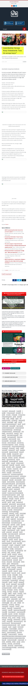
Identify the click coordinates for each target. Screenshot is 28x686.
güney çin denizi (20, 504)
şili (10, 602)
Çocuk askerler (16, 472)
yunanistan (20, 647)
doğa (3, 481)
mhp (8, 563)
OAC (20, 575)
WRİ (13, 641)
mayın (7, 558)
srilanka (4, 610)
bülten (17, 465)
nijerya (22, 573)
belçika (9, 457)
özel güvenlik (13, 580)
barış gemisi (15, 454)
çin (2, 470)
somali (17, 606)
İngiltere (12, 519)
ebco (15, 485)
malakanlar (19, 556)
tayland (4, 614)
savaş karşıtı (8, 274)
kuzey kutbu (10, 550)
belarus (4, 457)
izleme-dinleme (10, 530)
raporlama (9, 589)
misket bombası (20, 565)
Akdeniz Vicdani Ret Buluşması (8, 424)
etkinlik (3, 493)
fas (22, 495)
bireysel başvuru (10, 459)
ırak (17, 530)
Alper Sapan (19, 426)
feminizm (9, 496)
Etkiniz (19, 491)
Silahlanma (4, 602)
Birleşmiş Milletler (13, 461)
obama (3, 576)
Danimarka (4, 480)
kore (23, 545)
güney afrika (12, 504)
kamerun (4, 535)
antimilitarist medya (6, 431)
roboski (20, 589)
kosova (9, 547)
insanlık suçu (5, 524)
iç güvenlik (11, 515)
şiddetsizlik (13, 599)
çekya (3, 468)
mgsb (3, 563)
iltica (16, 517)
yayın (18, 641)
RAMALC (19, 588)
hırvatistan (4, 513)
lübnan (19, 554)
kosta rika (16, 547)
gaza (15, 500)
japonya (15, 532)
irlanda (22, 524)
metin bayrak (16, 561)
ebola (20, 485)
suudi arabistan (20, 612)
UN (18, 625)
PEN (3, 584)
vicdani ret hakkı (12, 634)
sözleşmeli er (16, 608)
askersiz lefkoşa (11, 442)
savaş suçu (4, 597)
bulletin (11, 465)
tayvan (9, 614)
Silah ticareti (18, 601)
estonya (4, 491)
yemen (9, 643)
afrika (3, 422)
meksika (15, 560)
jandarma (8, 532)
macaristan (4, 556)
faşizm (3, 496)
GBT (8, 502)
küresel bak (4, 548)
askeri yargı (12, 441)
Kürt (10, 548)
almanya (11, 426)
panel (10, 582)
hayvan (9, 509)
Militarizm (4, 565)
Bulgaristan (4, 465)
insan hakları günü (15, 521)
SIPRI (18, 602)
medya (20, 558)
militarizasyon (14, 563)
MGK (22, 561)
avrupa (20, 444)
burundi (8, 467)
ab (7, 418)
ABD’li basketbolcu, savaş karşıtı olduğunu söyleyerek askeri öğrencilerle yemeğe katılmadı (15, 261)
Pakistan (4, 582)
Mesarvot (9, 561)
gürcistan (13, 506)
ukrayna (8, 621)
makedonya (12, 556)
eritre (22, 487)
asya (16, 444)
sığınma (17, 604)
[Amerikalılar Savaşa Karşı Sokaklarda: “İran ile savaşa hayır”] (14, 45)
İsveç (3, 528)
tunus (23, 617)
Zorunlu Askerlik (5, 649)
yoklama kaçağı (18, 645)
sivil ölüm (11, 604)
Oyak (19, 578)
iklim (12, 517)
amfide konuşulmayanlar (7, 428)
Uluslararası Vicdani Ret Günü (8, 625)
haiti (8, 508)
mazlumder (14, 558)
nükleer (14, 575)
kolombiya (4, 545)
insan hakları (5, 521)
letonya (13, 552)
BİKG (3, 459)
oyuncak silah (5, 580)
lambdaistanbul (18, 550)
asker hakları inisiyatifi (12, 435)
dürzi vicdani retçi (20, 483)
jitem (20, 532)
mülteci (3, 569)
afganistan (21, 420)
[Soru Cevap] (14, 665)
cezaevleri (15, 468)
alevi (23, 424)
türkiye (8, 619)
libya (9, 554)
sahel (14, 593)
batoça (8, 455)
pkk (3, 586)
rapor (3, 589)
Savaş (19, 593)
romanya (15, 591)
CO (17, 470)
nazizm (15, 571)
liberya (3, 554)
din (23, 480)
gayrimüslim (8, 500)
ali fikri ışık (4, 426)
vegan (14, 627)
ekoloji (8, 487)
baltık (3, 454)
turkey (3, 619)
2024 (14, 416)
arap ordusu (9, 433)
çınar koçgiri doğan (10, 470)
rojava (8, 591)
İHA (3, 517)
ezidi (18, 495)
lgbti (18, 552)
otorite (13, 578)
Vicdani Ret (11, 628)
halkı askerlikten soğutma (17, 508)
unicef (22, 625)
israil (20, 526)
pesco (7, 584)
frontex (16, 498)
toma (13, 617)
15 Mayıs (14, 415)
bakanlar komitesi (13, 452)
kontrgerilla (17, 545)
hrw (16, 513)
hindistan (4, 511)
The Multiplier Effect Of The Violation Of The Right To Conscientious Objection (13, 615)
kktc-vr (18, 543)
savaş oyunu (19, 595)
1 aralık (18, 411)
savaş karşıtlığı (11, 595)
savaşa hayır (13, 597)
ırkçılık (22, 530)
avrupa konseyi (5, 446)
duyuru (3, 485)
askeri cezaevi (12, 439)
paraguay (21, 582)
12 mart (7, 415)
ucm (3, 621)
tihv (9, 617)
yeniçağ (4, 645)
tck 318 (15, 614)
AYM (21, 448)
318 (3, 418)
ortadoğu (19, 576)
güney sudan (5, 506)
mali (3, 558)
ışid (3, 532)
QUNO (14, 588)
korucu (3, 547)
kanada (17, 535)
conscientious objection (16, 474)
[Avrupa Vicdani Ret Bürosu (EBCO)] (19, 24)
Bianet (7, 224)
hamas (3, 509)
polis (15, 586)
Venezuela (20, 627)
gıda (13, 502)
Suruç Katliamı (11, 612)
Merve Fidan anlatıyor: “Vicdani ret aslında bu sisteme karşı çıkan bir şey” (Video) (12, 391)
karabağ (4, 537)
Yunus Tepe (13, 3)
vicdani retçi (20, 640)
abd (3, 274)
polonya (20, 586)
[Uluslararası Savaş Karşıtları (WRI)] (8, 24)
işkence (4, 526)
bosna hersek (19, 463)
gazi (19, 500)
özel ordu (21, 580)
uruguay (4, 627)
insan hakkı (19, 519)
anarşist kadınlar (19, 428)
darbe (10, 480)
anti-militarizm (17, 429)
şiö (14, 602)
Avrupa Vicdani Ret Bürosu (17, 446)
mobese (13, 567)
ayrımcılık (4, 450)
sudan (9, 610)
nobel (3, 575)
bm (7, 463)
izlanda (18, 528)
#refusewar (11, 411)
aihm (19, 422)
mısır (8, 567)
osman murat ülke (6, 578)
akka (19, 424)
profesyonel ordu (6, 588)
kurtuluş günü (18, 548)
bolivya (12, 463)
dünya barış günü (20, 481)
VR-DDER (8, 641)
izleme (3, 530)
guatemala (4, 504)
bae (17, 450)
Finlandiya (4, 498)
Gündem (24, 61)
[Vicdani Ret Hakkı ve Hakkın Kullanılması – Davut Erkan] (9, 363)
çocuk (8, 472)
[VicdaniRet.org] (14, 13)
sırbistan (11, 606)
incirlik (7, 519)
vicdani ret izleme (11, 640)
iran (17, 524)
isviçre (8, 528)
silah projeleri (10, 601)
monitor (19, 567)
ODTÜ (9, 576)
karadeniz (4, 539)
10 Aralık (18, 413)
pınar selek (20, 584)
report (15, 589)
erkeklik (4, 489)
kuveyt (3, 550)
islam (9, 526)
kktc (14, 543)
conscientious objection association (10, 476)
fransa (10, 498)
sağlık (9, 593)
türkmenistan (16, 619)
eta (9, 491)
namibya (4, 571)
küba (21, 547)
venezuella (4, 628)
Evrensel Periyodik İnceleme (8, 495)
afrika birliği (9, 422)
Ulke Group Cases (18, 621)
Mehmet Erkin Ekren (6, 560)
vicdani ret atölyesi (13, 630)
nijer (18, 573)
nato (9, 571)
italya (13, 528)
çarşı (23, 467)
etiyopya (14, 491)
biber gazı (21, 457)
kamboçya (21, 534)
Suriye (3, 612)
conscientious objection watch (16, 478)
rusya (3, 593)
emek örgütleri (15, 487)
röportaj (21, 591)
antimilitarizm (16, 431)
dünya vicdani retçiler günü (8, 483)
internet (12, 524)
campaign (18, 467)
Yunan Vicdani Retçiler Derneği (9, 647)
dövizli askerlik (10, 481)
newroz (13, 573)
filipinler (15, 496)
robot (3, 591)
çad (12, 467)
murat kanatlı (11, 569)
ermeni (10, 489)
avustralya (4, 448)
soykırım (9, 608)
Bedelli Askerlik (16, 455)
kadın (3, 534)
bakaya (21, 452)
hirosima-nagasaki (13, 511)
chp (20, 468)
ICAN (17, 515)
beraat (15, 457)
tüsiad (23, 619)
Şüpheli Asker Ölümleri (18, 610)
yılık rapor (10, 645)
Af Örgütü (14, 420)
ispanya (14, 526)
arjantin (16, 433)
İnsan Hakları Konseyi (16, 522)
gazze (3, 502)
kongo (11, 545)
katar (10, 539)
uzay (9, 627)
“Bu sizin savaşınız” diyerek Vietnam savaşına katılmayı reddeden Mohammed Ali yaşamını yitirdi (15, 245)
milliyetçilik (12, 565)
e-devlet (9, 485)
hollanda (11, 513)
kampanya (10, 535)
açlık (16, 418)
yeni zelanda (16, 643)
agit (15, 422)
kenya (15, 539)
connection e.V (5, 474)
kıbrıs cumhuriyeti (15, 541)
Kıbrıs (8, 541)
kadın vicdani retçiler (12, 534)
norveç (8, 575)
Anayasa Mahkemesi (6, 429)
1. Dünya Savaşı (10, 413)
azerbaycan (11, 450)
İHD (7, 517)
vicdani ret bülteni (11, 632)
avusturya (11, 448)
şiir (19, 599)
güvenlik (19, 506)
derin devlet (17, 480)
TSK (17, 617)
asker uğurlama (10, 437)
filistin (21, 496)
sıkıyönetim (4, 606)
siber (8, 599)
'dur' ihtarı (4, 411)
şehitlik (19, 597)
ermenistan (16, 489)
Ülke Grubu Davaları (15, 623)
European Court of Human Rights (15, 493)
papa (15, 582)
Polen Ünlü (9, 586)
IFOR (21, 515)
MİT (3, 567)
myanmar (19, 569)
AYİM (17, 448)
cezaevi (8, 468)
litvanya (14, 554)
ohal (13, 576)
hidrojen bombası (17, 509)
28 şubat (19, 416)
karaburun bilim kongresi (13, 537)
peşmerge (13, 584)
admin (6, 270)
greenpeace (19, 502)
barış (8, 454)
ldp (8, 552)
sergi (3, 599)
